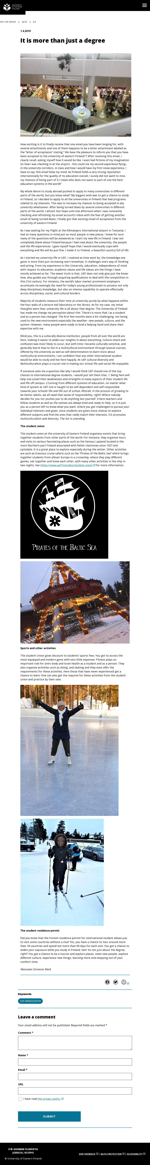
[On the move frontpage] (13, 7)
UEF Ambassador (30, 1001)
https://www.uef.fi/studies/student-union (66, 465)
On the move (8, 21)
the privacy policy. (49, 1099)
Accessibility (135, 1154)
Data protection (111, 1154)
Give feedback (87, 1154)
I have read (41, 1099)
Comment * (25, 1032)
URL (20, 1084)
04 (34, 21)
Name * (23, 1055)
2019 (24, 21)
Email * (22, 1069)
